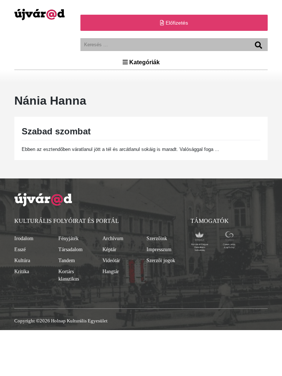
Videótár (111, 260)
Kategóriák (144, 62)
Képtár (109, 249)
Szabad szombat (56, 131)
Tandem (66, 260)
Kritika (21, 271)
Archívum (112, 238)
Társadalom (70, 249)
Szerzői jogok (161, 260)
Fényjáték (68, 238)
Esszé (20, 249)
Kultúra (22, 260)
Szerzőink (157, 238)
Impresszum (159, 249)
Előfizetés (176, 23)
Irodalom (23, 238)
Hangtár (110, 271)
